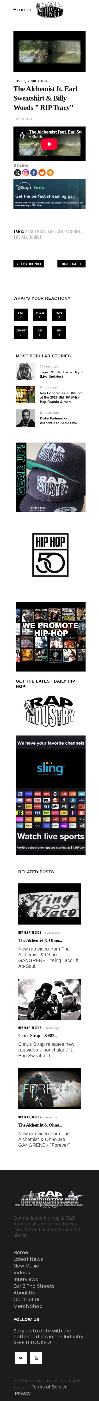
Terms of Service (49, 1386)
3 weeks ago (52, 933)
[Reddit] (42, 172)
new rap (24, 932)
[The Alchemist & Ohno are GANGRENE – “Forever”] (49, 1088)
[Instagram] (25, 172)
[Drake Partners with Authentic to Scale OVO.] (25, 418)
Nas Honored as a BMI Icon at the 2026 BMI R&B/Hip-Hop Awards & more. (62, 397)
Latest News (28, 1259)
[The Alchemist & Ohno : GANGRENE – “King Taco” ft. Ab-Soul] (49, 904)
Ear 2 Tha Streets (34, 1286)
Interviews (25, 1279)
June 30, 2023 (23, 119)
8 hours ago (49, 387)
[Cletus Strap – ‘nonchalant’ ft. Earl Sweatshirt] (49, 999)
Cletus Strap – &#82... (37, 1035)
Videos (21, 1272)
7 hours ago (49, 366)
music (31, 81)
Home (20, 1252)
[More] (50, 172)
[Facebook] (33, 172)
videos (42, 81)
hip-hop (19, 81)
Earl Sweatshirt (64, 231)
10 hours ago (49, 413)
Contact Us (27, 1299)
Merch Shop (28, 1306)
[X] (17, 172)
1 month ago (52, 1028)
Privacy (23, 1393)
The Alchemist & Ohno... (40, 940)
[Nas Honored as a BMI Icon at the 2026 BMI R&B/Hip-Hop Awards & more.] (25, 394)
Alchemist (35, 231)
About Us (24, 1292)
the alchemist (27, 237)
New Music (26, 1265)
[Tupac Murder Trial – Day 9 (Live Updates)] (25, 371)
